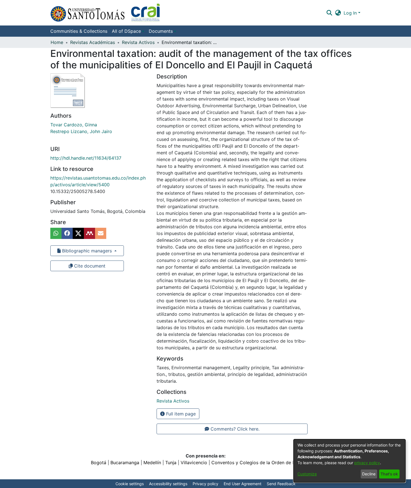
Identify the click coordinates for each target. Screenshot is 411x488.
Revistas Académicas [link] (92, 42)
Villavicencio (194, 462)
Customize (307, 473)
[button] (105, 12)
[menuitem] (128, 31)
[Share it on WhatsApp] (56, 233)
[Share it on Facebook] (67, 233)
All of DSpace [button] (126, 31)
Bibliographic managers (87, 251)
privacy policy (367, 462)
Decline (368, 473)
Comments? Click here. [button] (234, 429)
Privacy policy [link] (205, 483)
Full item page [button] (180, 414)
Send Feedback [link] (281, 483)
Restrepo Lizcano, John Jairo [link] (81, 131)
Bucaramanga (124, 462)
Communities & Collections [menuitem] (78, 31)
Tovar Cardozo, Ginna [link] (73, 124)
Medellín (152, 462)
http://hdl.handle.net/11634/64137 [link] (85, 158)
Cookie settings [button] (129, 483)
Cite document (89, 266)
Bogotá (98, 462)
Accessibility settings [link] (168, 483)
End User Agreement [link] (242, 483)
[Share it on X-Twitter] (78, 233)
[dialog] (349, 460)
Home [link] (57, 42)
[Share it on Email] (100, 233)
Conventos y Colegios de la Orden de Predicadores (265, 462)
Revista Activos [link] (138, 42)
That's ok (389, 473)
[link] (173, 401)
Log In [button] (351, 13)
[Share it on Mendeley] (89, 233)
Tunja (170, 462)
